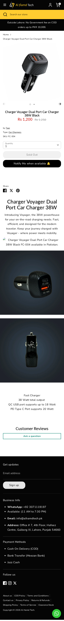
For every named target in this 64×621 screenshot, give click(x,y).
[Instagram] (10, 583)
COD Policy (19, 595)
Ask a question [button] (32, 436)
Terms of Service (28, 605)
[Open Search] (5, 14)
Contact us (8, 600)
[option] (32, 25)
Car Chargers (15, 132)
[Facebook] (5, 583)
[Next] (60, 104)
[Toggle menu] (5, 5)
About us (7, 595)
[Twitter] (15, 583)
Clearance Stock (46, 605)
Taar (8, 128)
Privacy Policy (22, 600)
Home (6, 34)
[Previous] (4, 104)
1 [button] (30, 104)
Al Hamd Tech (27, 610)
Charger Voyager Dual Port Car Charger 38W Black (27, 38)
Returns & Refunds (40, 600)
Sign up (14, 485)
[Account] (50, 4)
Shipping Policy (10, 605)
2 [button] (34, 104)
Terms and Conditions (38, 595)
